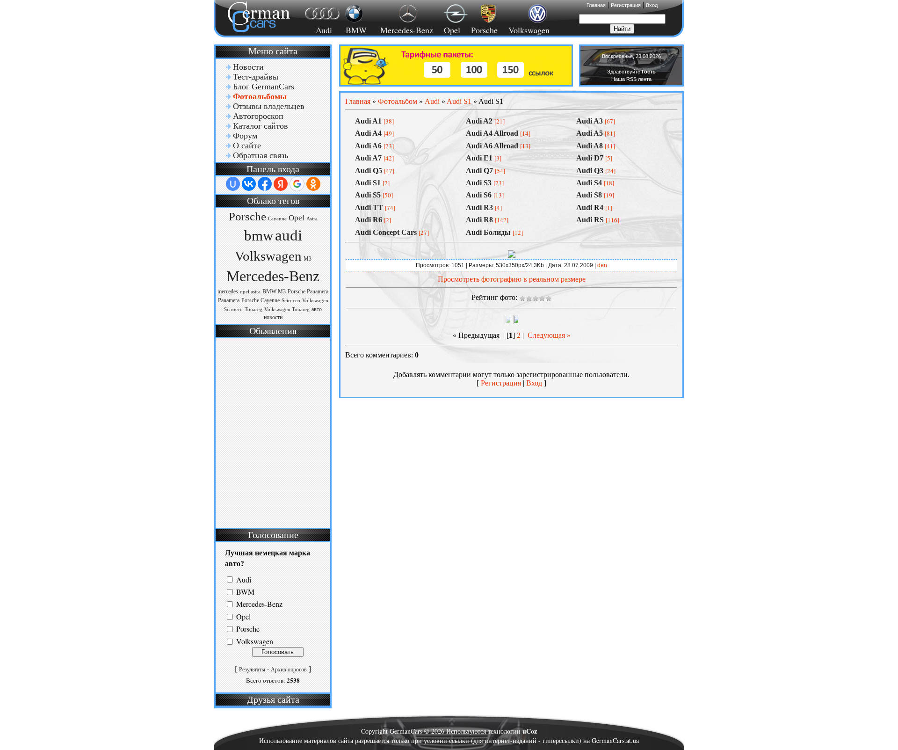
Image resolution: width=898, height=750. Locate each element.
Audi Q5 (368, 171)
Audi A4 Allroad (492, 133)
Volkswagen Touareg (287, 309)
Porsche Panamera (308, 291)
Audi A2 (479, 121)
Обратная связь (260, 155)
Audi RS (590, 220)
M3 (307, 258)
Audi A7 (368, 158)
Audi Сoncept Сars (386, 232)
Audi (318, 30)
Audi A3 (589, 121)
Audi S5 (368, 195)
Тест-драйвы (255, 76)
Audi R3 (479, 207)
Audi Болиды (488, 232)
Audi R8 (479, 220)
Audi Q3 (589, 171)
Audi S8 (589, 195)
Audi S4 (589, 183)
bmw (258, 236)
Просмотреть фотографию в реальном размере (512, 279)
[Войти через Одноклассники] (313, 184)
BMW (355, 30)
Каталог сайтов (260, 126)
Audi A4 (368, 133)
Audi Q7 (479, 171)
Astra (312, 218)
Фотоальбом (397, 101)
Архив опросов (289, 669)
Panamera (228, 300)
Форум (245, 135)
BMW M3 (274, 291)
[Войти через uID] (233, 184)
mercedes (227, 291)
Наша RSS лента (631, 79)
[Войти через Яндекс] (281, 184)
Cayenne (277, 218)
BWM (245, 592)
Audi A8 (589, 146)
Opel (452, 30)
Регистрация (626, 5)
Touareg (253, 309)
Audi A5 (589, 133)
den (602, 265)
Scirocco (291, 300)
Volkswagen (529, 30)
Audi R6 (368, 220)
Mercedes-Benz (405, 30)
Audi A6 (368, 146)
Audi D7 (589, 158)
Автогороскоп (258, 116)
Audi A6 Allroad (492, 146)
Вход (652, 5)
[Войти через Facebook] (265, 184)
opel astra (250, 291)
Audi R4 (589, 207)
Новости (248, 67)
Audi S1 (459, 101)
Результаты (252, 669)
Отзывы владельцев (268, 106)
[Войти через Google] (297, 183)
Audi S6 (479, 195)
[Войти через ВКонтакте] (249, 184)
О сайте (247, 145)
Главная (596, 5)
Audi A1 (368, 121)
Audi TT (369, 207)
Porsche (484, 30)
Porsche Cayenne (260, 300)
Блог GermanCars (263, 86)
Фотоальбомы (260, 96)
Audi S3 (479, 183)
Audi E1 (479, 158)
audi (288, 235)
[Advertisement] (272, 431)
